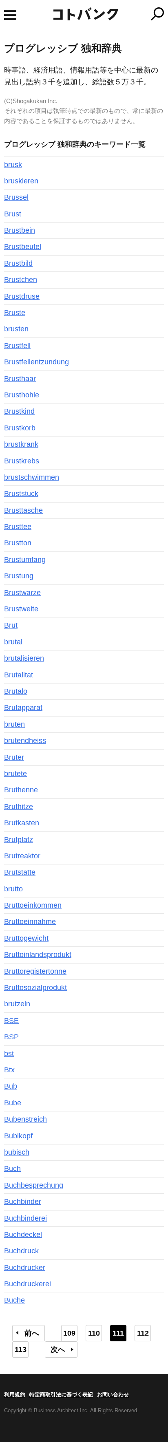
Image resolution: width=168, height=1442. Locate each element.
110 (94, 1333)
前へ (31, 1333)
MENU (10, 15)
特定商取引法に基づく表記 (61, 1394)
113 (21, 1349)
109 (69, 1333)
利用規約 (14, 1394)
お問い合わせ (113, 1394)
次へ (58, 1349)
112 (143, 1333)
